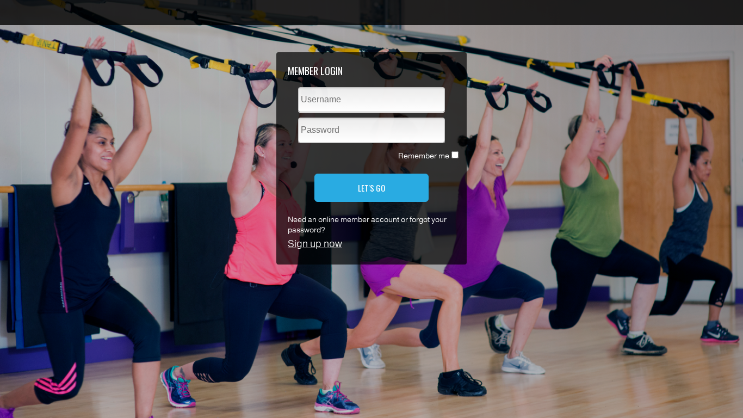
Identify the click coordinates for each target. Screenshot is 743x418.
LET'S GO (371, 188)
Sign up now (315, 243)
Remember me (423, 156)
